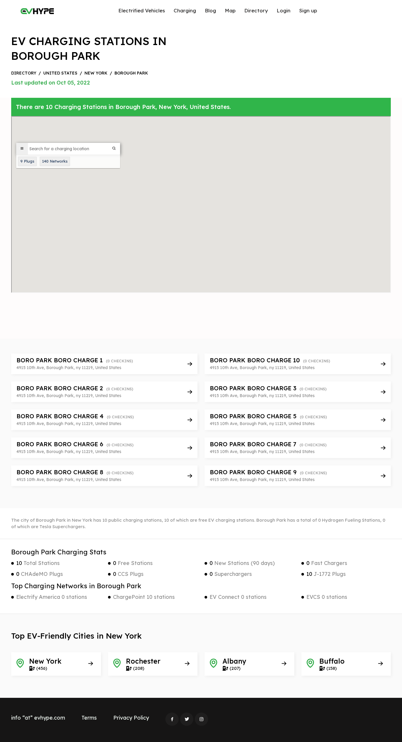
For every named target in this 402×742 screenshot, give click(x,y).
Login (283, 10)
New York (95, 73)
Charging (185, 10)
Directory (256, 10)
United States (60, 73)
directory (23, 73)
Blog (210, 10)
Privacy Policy (131, 717)
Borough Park (131, 73)
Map (230, 10)
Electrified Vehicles (141, 10)
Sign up (308, 10)
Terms (89, 717)
